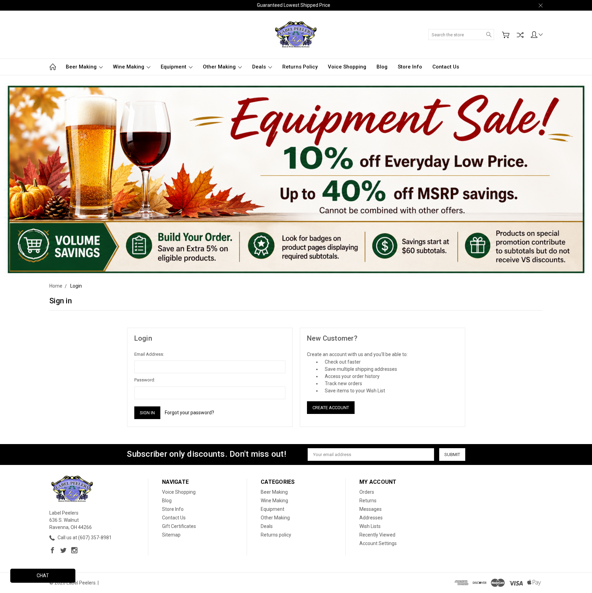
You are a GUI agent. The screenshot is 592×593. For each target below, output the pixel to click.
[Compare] (520, 35)
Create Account (330, 407)
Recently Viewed (377, 535)
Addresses (371, 517)
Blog (382, 67)
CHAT (43, 575)
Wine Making (129, 67)
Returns (368, 500)
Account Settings (378, 543)
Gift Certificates (179, 526)
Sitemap (171, 535)
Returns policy (300, 67)
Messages (370, 509)
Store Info (410, 67)
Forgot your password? (189, 412)
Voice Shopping (347, 67)
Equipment (174, 67)
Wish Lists (370, 526)
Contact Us (445, 67)
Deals (259, 67)
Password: (144, 379)
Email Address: (149, 354)
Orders (366, 492)
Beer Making (82, 67)
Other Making (220, 67)
